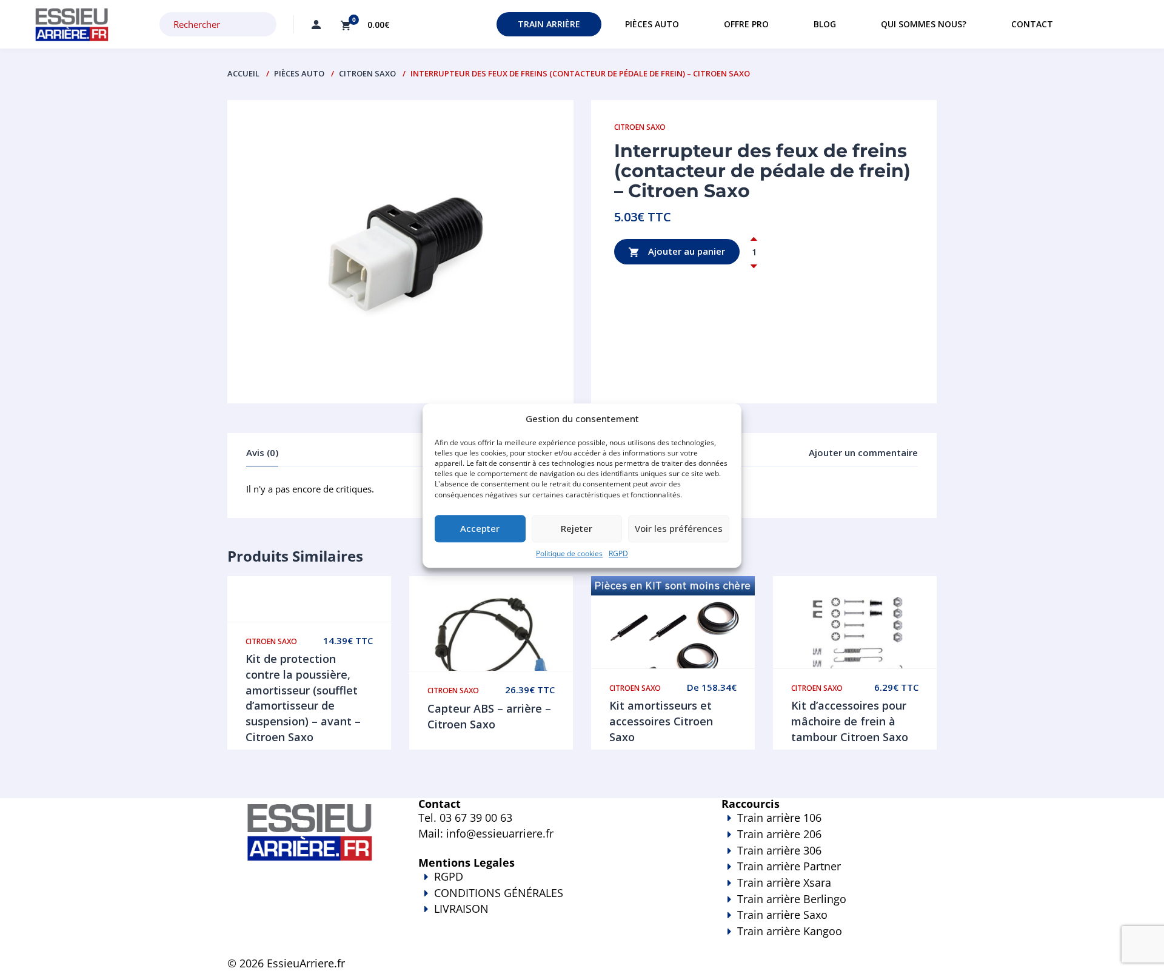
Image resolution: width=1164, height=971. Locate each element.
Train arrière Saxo (782, 914)
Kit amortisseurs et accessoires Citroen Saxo (661, 721)
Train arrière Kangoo (789, 931)
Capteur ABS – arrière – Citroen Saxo (489, 716)
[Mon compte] (316, 24)
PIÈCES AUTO (299, 73)
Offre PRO (746, 24)
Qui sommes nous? (923, 24)
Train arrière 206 (779, 834)
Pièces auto (652, 24)
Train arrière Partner (789, 866)
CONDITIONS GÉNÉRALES (498, 892)
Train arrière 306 (779, 850)
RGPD (618, 553)
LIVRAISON (461, 908)
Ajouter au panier (685, 251)
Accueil (243, 73)
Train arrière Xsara (784, 882)
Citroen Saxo (367, 73)
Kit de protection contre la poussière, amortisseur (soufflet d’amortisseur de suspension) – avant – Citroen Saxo (303, 697)
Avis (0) (262, 452)
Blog (825, 24)
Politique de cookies (569, 553)
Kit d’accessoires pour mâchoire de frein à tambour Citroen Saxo (849, 721)
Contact (1032, 24)
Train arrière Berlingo (791, 899)
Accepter (480, 529)
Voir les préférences (679, 529)
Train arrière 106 (779, 817)
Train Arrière (549, 24)
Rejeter (576, 529)
